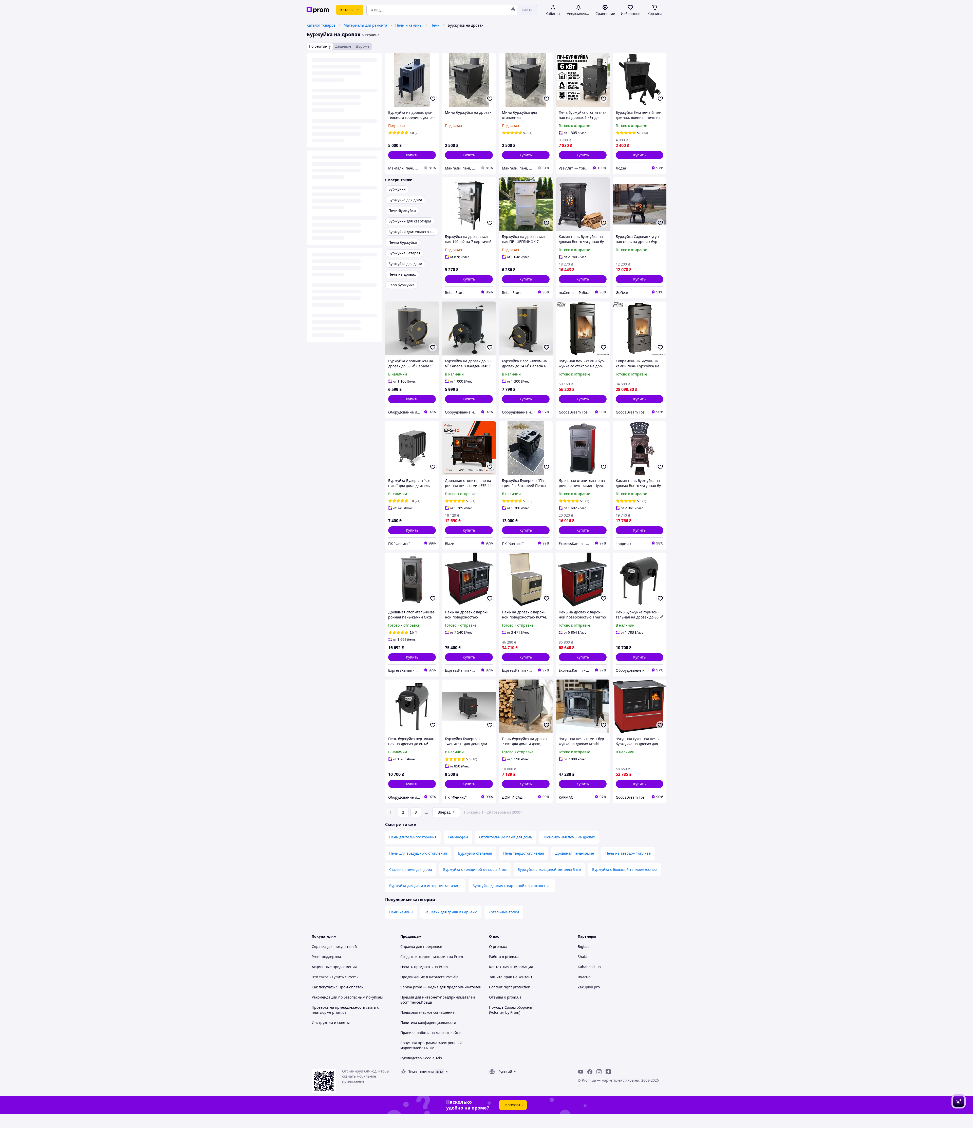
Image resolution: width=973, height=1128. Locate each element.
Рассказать (512, 1104)
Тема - (421, 1071)
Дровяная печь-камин (574, 853)
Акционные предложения (334, 966)
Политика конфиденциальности (428, 1022)
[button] (412, 155)
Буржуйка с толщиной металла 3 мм (549, 869)
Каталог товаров (321, 25)
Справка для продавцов (421, 946)
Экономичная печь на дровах (569, 837)
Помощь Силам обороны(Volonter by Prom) (510, 1010)
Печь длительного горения (413, 837)
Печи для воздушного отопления (418, 853)
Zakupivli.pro (589, 987)
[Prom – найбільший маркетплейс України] (318, 10)
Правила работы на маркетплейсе (430, 1032)
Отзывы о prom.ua (505, 997)
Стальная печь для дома (410, 869)
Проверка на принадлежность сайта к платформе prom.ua (345, 1010)
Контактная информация (511, 966)
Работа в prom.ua (504, 956)
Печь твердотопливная (523, 853)
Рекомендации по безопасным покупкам (347, 997)
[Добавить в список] (433, 99)
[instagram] (599, 1072)
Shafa (582, 956)
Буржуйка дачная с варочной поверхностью (512, 885)
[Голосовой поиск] (513, 10)
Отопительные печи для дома (505, 837)
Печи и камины (408, 25)
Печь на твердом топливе (628, 853)
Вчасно (584, 976)
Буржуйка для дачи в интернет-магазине (425, 885)
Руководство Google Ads (421, 1058)
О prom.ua (498, 946)
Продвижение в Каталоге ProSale (429, 976)
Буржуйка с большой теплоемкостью (624, 869)
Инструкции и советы (331, 1022)
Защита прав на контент (510, 976)
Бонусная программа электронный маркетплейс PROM (431, 1045)
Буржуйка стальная (475, 853)
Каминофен (458, 837)
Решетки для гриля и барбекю (450, 912)
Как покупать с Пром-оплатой (338, 987)
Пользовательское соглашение (427, 1012)
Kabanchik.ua (589, 966)
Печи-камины (401, 912)
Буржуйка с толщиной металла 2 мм (475, 869)
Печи (435, 25)
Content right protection (509, 987)
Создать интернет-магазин (424, 956)
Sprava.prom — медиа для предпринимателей (440, 987)
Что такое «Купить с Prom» (335, 976)
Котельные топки (504, 912)
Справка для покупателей (334, 946)
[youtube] (581, 1072)
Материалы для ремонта (365, 25)
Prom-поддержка (326, 956)
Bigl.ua (584, 946)
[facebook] (590, 1072)
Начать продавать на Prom (424, 966)
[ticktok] (608, 1072)
